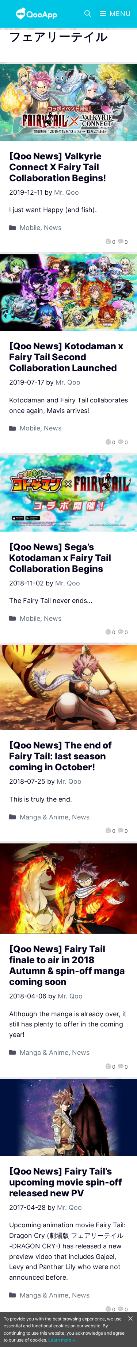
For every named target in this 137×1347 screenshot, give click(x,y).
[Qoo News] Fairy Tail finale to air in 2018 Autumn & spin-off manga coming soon (67, 965)
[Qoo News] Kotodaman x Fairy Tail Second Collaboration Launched (66, 357)
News (52, 227)
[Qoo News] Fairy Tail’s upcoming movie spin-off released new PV (65, 1182)
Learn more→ (61, 1340)
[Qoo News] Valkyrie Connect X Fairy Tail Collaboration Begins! (57, 167)
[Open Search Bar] (87, 13)
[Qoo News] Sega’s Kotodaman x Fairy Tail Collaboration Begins (60, 557)
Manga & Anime (44, 817)
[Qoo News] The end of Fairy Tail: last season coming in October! (60, 756)
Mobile (30, 227)
